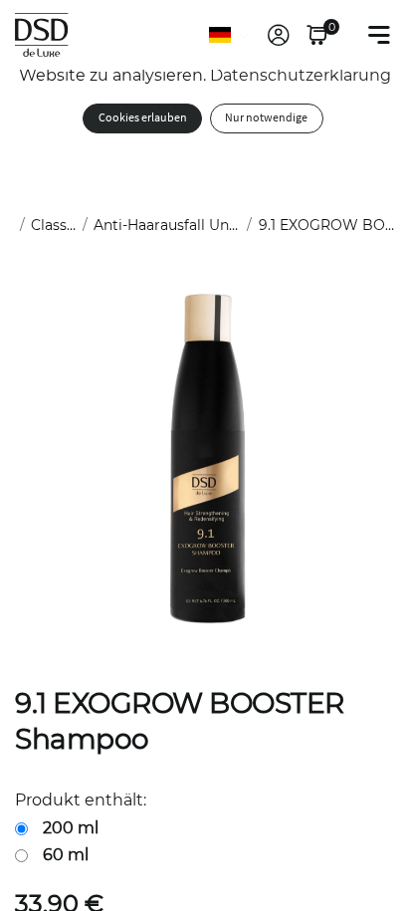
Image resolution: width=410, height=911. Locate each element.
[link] (279, 35)
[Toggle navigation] (379, 35)
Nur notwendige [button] (266, 118)
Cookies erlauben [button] (143, 118)
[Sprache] (230, 35)
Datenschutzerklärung (300, 75)
